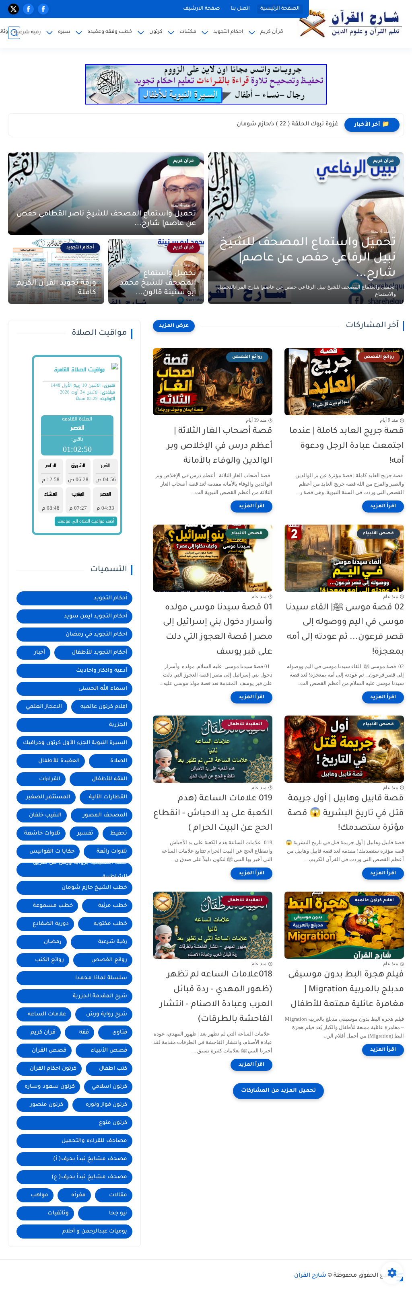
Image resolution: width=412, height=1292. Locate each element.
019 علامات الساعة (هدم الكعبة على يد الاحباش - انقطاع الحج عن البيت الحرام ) (212, 813)
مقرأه (78, 1195)
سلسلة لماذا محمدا (101, 978)
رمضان (53, 942)
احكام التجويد (228, 32)
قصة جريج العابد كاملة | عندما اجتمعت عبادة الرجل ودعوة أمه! (346, 446)
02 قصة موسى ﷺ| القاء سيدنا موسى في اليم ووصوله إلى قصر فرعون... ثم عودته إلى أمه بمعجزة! (345, 630)
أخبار (39, 653)
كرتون (156, 32)
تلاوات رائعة (112, 852)
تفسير (85, 834)
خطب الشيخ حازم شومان (94, 888)
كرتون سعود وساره (50, 1087)
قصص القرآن (49, 1051)
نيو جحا (118, 1213)
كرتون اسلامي (109, 1087)
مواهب (39, 1195)
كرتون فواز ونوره (106, 1105)
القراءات (49, 779)
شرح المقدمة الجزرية (100, 996)
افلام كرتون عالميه (103, 707)
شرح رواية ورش (106, 1014)
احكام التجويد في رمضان (96, 635)
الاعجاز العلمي (44, 707)
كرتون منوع (113, 1123)
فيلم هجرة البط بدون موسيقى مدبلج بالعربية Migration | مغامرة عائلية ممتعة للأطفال (346, 989)
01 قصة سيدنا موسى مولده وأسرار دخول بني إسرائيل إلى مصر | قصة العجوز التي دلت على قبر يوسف (217, 630)
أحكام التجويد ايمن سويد (95, 616)
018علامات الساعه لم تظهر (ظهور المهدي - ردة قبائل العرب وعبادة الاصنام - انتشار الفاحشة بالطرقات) (216, 997)
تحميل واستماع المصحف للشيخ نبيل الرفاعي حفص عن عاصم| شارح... (307, 258)
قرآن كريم (271, 32)
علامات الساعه (47, 1014)
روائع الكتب (49, 960)
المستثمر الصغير (48, 797)
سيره (64, 32)
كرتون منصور (46, 1105)
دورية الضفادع (51, 924)
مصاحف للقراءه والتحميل (94, 1141)
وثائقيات (58, 1213)
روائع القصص (109, 960)
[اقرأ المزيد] (383, 506)
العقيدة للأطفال (59, 761)
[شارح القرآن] (349, 23)
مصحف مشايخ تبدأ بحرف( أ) (90, 1159)
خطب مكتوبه (110, 924)
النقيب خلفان (45, 815)
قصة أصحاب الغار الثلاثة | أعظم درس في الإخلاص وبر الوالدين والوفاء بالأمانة (219, 446)
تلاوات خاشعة (42, 834)
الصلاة (118, 761)
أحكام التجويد (110, 598)
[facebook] (43, 9)
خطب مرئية (112, 906)
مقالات (118, 1195)
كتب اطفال (113, 1069)
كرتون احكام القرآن (53, 1069)
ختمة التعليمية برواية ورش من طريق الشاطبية (80, 870)
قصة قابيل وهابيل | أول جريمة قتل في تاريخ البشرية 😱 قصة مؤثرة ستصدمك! (346, 813)
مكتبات (187, 32)
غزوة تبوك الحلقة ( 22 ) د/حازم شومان (287, 124)
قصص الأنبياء (109, 1051)
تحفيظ (118, 834)
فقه (84, 1032)
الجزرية (118, 725)
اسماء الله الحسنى (102, 689)
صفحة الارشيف (201, 9)
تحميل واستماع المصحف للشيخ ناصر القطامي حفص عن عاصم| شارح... (106, 219)
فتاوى (119, 1032)
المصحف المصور (105, 815)
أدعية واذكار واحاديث (101, 671)
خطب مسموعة (53, 906)
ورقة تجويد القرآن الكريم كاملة (56, 288)
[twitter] (13, 9)
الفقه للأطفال (109, 779)
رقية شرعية (27, 32)
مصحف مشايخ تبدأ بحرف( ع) (89, 1177)
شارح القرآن (310, 1276)
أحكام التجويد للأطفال (99, 653)
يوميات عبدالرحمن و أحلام (94, 1231)
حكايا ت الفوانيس (51, 852)
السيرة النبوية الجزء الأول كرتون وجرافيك (75, 743)
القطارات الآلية (108, 797)
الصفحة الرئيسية (280, 9)
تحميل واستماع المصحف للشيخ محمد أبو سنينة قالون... (158, 283)
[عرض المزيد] (174, 326)
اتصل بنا (240, 9)
